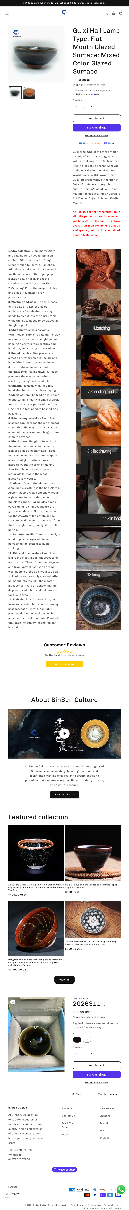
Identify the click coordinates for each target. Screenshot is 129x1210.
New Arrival (107, 1108)
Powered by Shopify (58, 1205)
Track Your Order (68, 1125)
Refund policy (77, 1205)
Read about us (64, 794)
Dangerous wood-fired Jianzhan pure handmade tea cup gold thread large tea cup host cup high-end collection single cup (36, 962)
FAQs (65, 1134)
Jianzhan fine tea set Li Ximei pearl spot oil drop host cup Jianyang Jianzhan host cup (91, 942)
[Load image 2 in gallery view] (29, 93)
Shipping (77, 85)
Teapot (104, 1123)
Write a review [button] (64, 664)
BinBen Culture (40, 1205)
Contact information (111, 1208)
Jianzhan (105, 1115)
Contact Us (68, 1115)
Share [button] (79, 1094)
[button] (7, 13)
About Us (67, 1108)
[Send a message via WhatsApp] (121, 1189)
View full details (107, 1094)
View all (64, 979)
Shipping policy (90, 1208)
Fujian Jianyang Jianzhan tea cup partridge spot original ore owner (91, 886)
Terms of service (112, 1205)
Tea (102, 1130)
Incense (104, 1137)
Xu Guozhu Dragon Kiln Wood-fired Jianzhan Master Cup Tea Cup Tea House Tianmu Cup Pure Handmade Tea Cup (36, 887)
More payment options (96, 135)
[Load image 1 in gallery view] (15, 93)
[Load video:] (64, 734)
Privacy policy (94, 1205)
